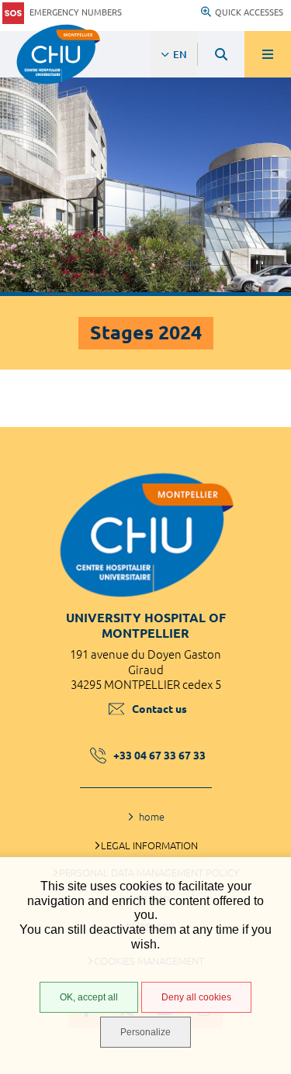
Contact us (159, 709)
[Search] (221, 54)
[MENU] (267, 54)
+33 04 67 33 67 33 (159, 755)
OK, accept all (89, 997)
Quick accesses (249, 12)
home (152, 816)
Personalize (145, 1032)
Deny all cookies (196, 997)
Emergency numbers (75, 12)
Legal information (149, 845)
